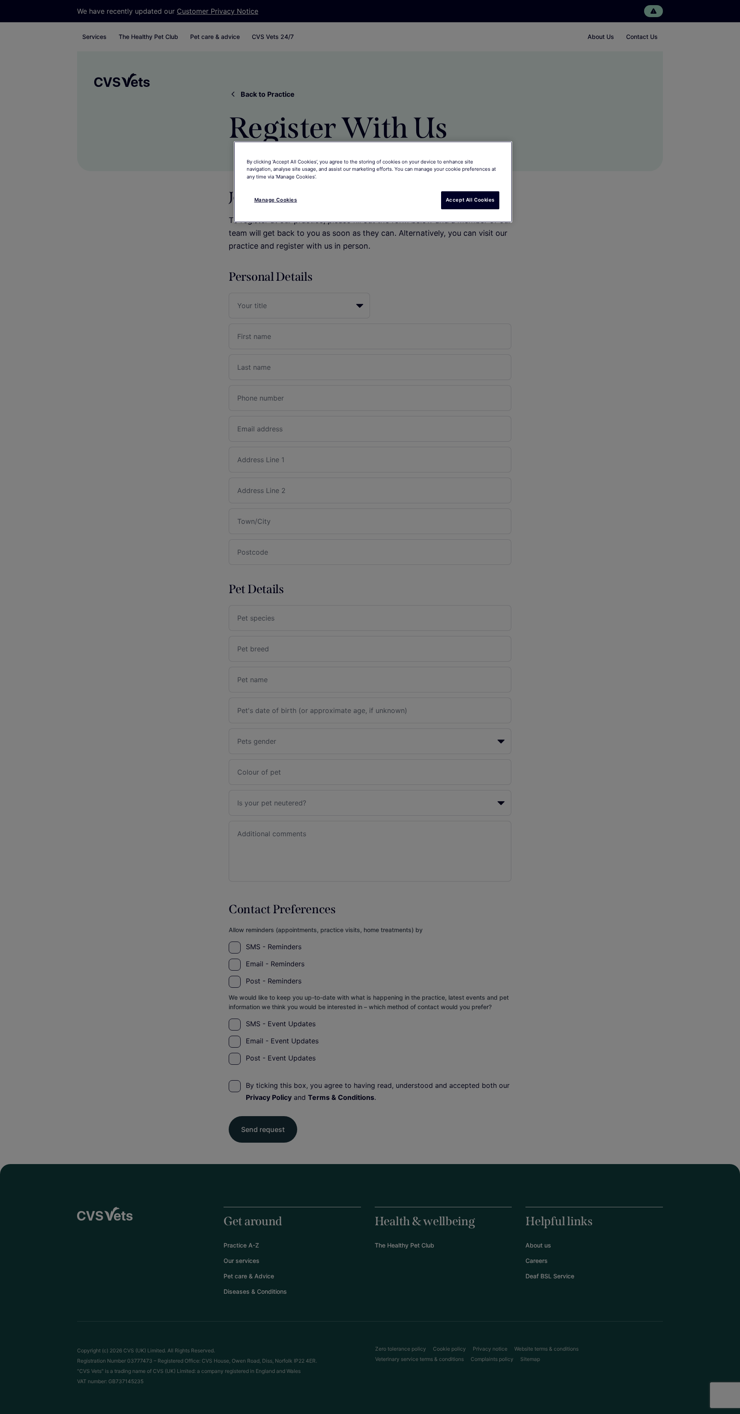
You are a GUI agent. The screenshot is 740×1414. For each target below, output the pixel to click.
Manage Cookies (275, 200)
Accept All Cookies (470, 200)
